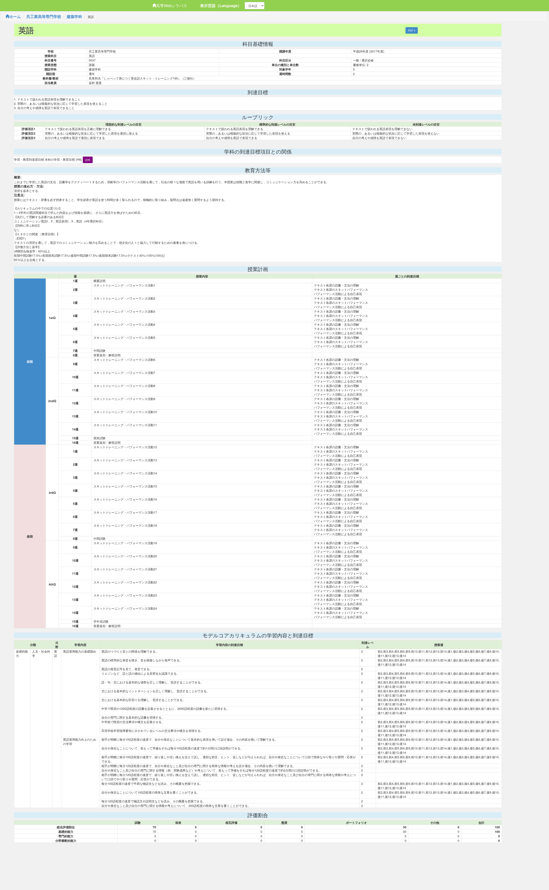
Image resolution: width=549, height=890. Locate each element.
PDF (411, 30)
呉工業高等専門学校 (43, 16)
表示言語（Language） (220, 5)
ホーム (15, 16)
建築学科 (74, 16)
